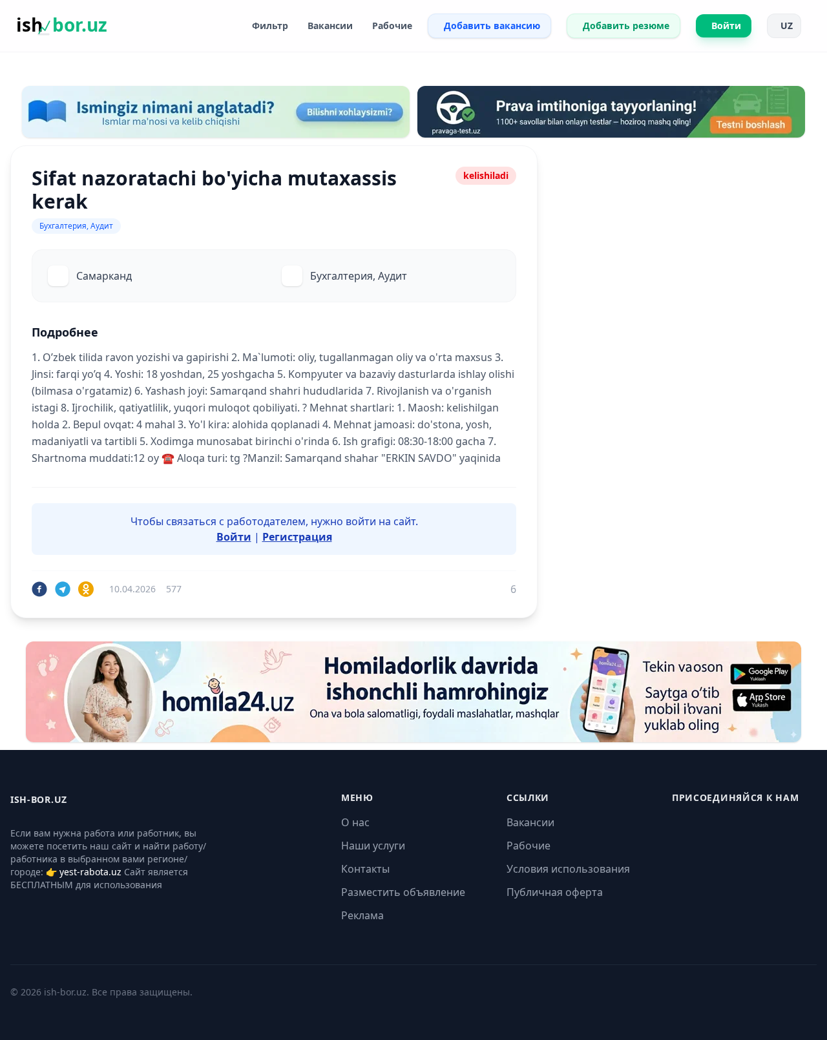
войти (361, 521)
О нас (355, 822)
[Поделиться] (39, 589)
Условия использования (568, 869)
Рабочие (528, 845)
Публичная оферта (555, 892)
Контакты (365, 869)
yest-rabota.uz (90, 872)
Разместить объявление (403, 892)
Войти (233, 537)
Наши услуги (373, 845)
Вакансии (530, 822)
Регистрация (297, 537)
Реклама (362, 915)
